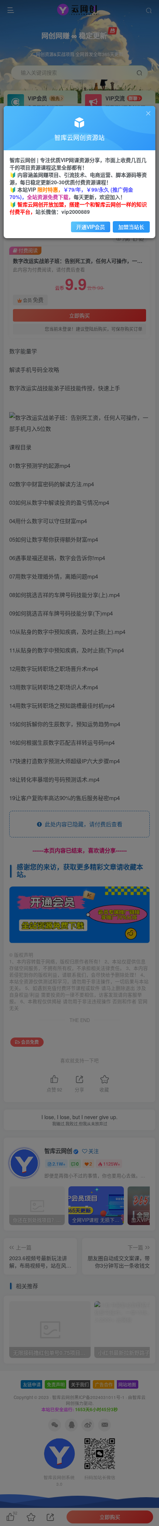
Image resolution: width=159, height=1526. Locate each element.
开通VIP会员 (90, 226)
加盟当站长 (131, 226)
